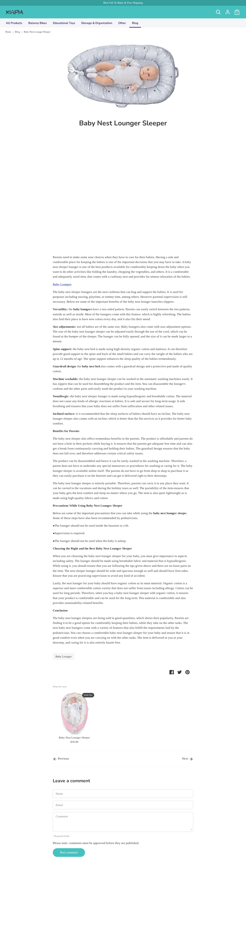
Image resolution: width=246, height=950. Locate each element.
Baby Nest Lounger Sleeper (74, 737)
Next (185, 758)
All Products (14, 23)
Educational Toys (64, 23)
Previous (63, 758)
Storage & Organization (96, 23)
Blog (135, 23)
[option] (71, 718)
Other (122, 23)
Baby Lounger (63, 656)
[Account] (227, 11)
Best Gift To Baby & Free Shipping (123, 2)
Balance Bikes (37, 23)
